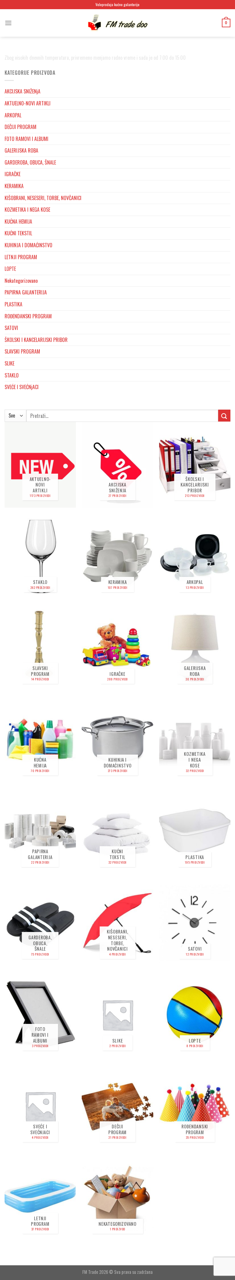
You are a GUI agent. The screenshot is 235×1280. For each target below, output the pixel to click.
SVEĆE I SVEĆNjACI (22, 387)
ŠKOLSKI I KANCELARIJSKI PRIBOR (36, 339)
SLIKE (9, 363)
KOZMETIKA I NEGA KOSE (27, 209)
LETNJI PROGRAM (21, 257)
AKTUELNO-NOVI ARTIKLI (27, 103)
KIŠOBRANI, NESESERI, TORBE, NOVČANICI (43, 198)
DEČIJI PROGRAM (20, 127)
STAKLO (12, 375)
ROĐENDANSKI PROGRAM (28, 316)
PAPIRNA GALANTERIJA (26, 292)
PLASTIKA (13, 304)
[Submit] (224, 416)
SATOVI (11, 327)
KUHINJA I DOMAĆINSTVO (28, 245)
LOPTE (10, 268)
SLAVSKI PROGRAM (22, 351)
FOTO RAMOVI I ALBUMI (26, 138)
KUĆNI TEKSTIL (18, 233)
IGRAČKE (13, 174)
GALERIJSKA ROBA (21, 150)
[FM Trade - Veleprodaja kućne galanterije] (117, 23)
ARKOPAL (13, 115)
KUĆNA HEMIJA (18, 221)
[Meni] (8, 22)
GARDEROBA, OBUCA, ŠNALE (30, 162)
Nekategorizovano (21, 280)
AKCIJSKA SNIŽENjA (22, 91)
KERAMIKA (14, 186)
